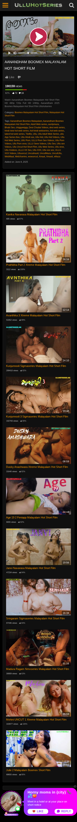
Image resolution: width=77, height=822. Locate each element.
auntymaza (53, 124)
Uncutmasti (33, 153)
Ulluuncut (22, 153)
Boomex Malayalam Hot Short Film (31, 112)
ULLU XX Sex (25, 150)
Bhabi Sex (10, 127)
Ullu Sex (51, 143)
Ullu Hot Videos (51, 137)
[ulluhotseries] (38, 5)
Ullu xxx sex (48, 150)
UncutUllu (57, 153)
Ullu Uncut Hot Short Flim (25, 147)
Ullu (35, 134)
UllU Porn (25, 140)
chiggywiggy (22, 127)
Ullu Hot (39, 137)
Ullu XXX (37, 150)
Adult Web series (39, 124)
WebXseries (21, 156)
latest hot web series (15, 134)
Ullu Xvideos (11, 150)
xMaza (57, 156)
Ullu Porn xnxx (20, 143)
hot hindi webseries (39, 130)
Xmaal (42, 156)
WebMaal (9, 156)
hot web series (57, 130)
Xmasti (49, 156)
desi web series (57, 127)
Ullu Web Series (46, 147)
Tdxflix (29, 134)
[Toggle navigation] (5, 5)
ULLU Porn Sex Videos (43, 140)
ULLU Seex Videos (37, 143)
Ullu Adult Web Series (48, 134)
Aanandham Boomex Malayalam (26, 121)
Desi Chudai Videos (38, 127)
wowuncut (33, 156)
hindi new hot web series (17, 130)
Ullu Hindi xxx (27, 137)
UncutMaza (45, 153)
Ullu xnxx (59, 147)
